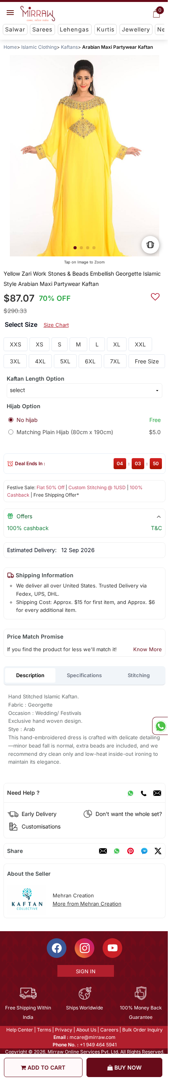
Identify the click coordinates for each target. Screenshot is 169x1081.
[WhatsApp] (130, 792)
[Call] (143, 792)
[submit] (155, 296)
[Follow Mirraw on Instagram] (84, 948)
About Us (86, 1030)
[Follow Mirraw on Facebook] (56, 948)
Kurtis (106, 29)
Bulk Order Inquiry (142, 1030)
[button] (75, 247)
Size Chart (56, 325)
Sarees (42, 29)
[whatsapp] (117, 851)
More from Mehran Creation (87, 904)
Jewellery (136, 29)
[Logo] (37, 14)
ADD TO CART (45, 1067)
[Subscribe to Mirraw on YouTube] (112, 948)
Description (30, 675)
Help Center (19, 1030)
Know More (147, 649)
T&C (156, 528)
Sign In (85, 971)
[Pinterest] (130, 851)
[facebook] (144, 851)
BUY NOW (127, 1067)
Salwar (15, 29)
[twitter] (158, 851)
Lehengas (74, 29)
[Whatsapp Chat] (160, 726)
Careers (109, 1030)
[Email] (157, 792)
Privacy (63, 1030)
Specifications (84, 675)
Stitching (139, 675)
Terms (44, 1030)
